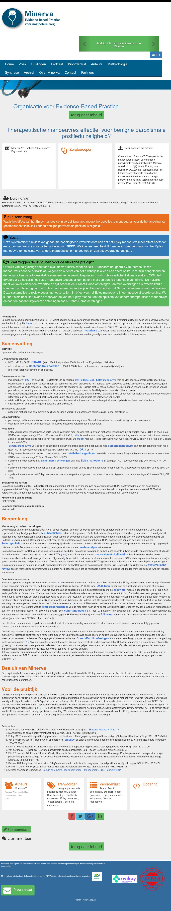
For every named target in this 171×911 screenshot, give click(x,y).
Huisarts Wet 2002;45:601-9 (104, 729)
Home (9, 64)
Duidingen (38, 64)
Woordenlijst (77, 64)
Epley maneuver (68, 798)
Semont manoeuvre (100, 800)
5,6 (64, 554)
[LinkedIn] (100, 816)
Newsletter (23, 889)
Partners (87, 72)
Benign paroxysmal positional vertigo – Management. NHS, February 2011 (82, 769)
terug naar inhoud (86, 115)
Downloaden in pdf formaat (139, 148)
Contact (70, 72)
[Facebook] (71, 816)
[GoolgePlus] (90, 816)
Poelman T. (21, 788)
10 (39, 707)
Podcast (57, 64)
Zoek (22, 64)
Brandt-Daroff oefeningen (102, 790)
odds (76, 435)
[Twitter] (80, 816)
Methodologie (117, 64)
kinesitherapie (55, 801)
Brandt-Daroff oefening (62, 793)
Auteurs (97, 64)
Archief (29, 72)
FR (157, 55)
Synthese (12, 72)
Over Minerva (49, 72)
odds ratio (95, 798)
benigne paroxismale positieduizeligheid (63, 790)
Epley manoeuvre (113, 795)
